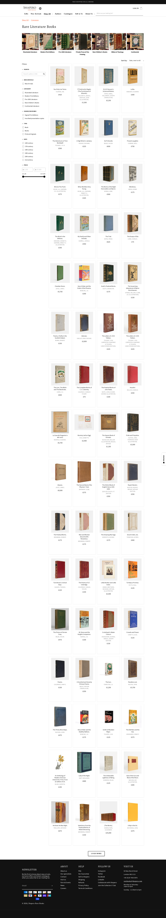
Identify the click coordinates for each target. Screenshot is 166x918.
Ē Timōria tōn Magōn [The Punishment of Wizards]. (84, 91)
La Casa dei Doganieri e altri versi (60, 436)
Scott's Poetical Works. (108, 286)
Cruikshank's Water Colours (108, 633)
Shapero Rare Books (36, 903)
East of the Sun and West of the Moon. (133, 777)
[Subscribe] (50, 885)
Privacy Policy (83, 885)
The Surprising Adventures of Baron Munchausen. (132, 288)
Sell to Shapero (83, 877)
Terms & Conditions (85, 888)
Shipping (81, 880)
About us (64, 871)
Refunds (81, 882)
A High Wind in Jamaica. (84, 141)
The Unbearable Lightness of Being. (108, 777)
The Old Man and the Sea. (132, 731)
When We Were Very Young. (84, 188)
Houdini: (132, 388)
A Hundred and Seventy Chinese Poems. (84, 683)
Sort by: (124, 60)
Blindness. (132, 187)
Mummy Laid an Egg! (84, 435)
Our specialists (66, 874)
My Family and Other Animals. (84, 238)
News (62, 885)
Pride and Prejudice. (132, 435)
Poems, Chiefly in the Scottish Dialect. (60, 337)
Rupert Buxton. (133, 485)
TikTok (100, 874)
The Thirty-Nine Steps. (60, 730)
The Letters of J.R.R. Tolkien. (108, 337)
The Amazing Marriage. (108, 535)
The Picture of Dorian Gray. (60, 633)
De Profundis (108, 141)
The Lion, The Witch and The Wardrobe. (60, 389)
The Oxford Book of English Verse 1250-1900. (108, 487)
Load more (96, 853)
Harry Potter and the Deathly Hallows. (84, 731)
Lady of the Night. (84, 776)
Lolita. (133, 89)
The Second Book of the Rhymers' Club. (84, 486)
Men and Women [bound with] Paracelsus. (84, 537)
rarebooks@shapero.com (133, 881)
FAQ (79, 871)
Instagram (102, 871)
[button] (48, 13)
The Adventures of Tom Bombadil (60, 142)
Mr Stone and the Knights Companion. (84, 633)
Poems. (60, 682)
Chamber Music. (60, 286)
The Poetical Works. (60, 535)
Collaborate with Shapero (107, 882)
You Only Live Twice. (60, 89)
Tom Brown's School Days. (60, 584)
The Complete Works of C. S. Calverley (84, 389)
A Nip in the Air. (133, 826)
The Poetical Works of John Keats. (108, 389)
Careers (63, 888)
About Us (89, 14)
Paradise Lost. (132, 682)
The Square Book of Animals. (108, 436)
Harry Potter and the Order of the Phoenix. (84, 287)
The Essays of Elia (132, 237)
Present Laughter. (132, 141)
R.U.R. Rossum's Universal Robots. (108, 90)
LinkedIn (101, 880)
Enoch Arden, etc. (132, 535)
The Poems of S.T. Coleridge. (84, 584)
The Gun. (108, 682)
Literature (35, 20)
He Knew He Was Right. (60, 826)
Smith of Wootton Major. (108, 731)
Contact (63, 877)
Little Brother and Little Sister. (108, 584)
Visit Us (63, 880)
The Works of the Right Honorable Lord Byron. (108, 188)
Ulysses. (60, 485)
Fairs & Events (66, 882)
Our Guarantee (83, 874)
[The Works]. (108, 826)
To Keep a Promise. (133, 583)
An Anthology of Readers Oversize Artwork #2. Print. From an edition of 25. (60, 779)
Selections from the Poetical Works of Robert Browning (84, 828)
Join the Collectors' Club (107, 885)
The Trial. (108, 237)
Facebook (101, 877)
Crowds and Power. (132, 632)
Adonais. (84, 336)
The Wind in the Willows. (60, 238)
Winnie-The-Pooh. (60, 187)
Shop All (47, 14)
